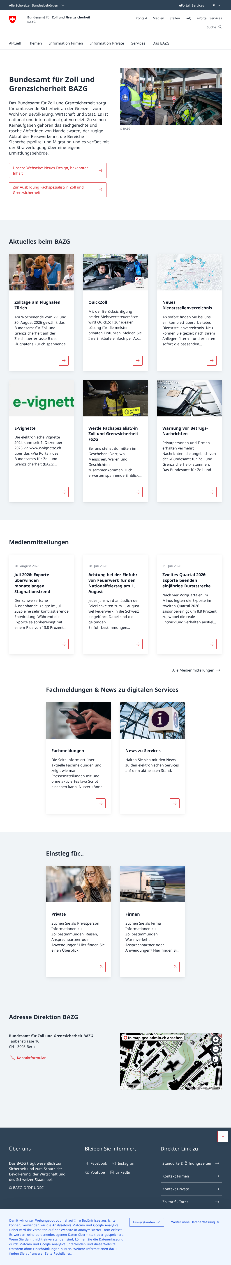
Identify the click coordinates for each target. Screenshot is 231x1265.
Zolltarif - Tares (175, 1201)
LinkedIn (123, 1172)
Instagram (126, 1163)
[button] (14, 43)
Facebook (99, 1163)
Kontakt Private (175, 1188)
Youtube (98, 1172)
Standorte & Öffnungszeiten (186, 1163)
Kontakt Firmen (175, 1176)
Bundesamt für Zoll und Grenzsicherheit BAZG (59, 19)
